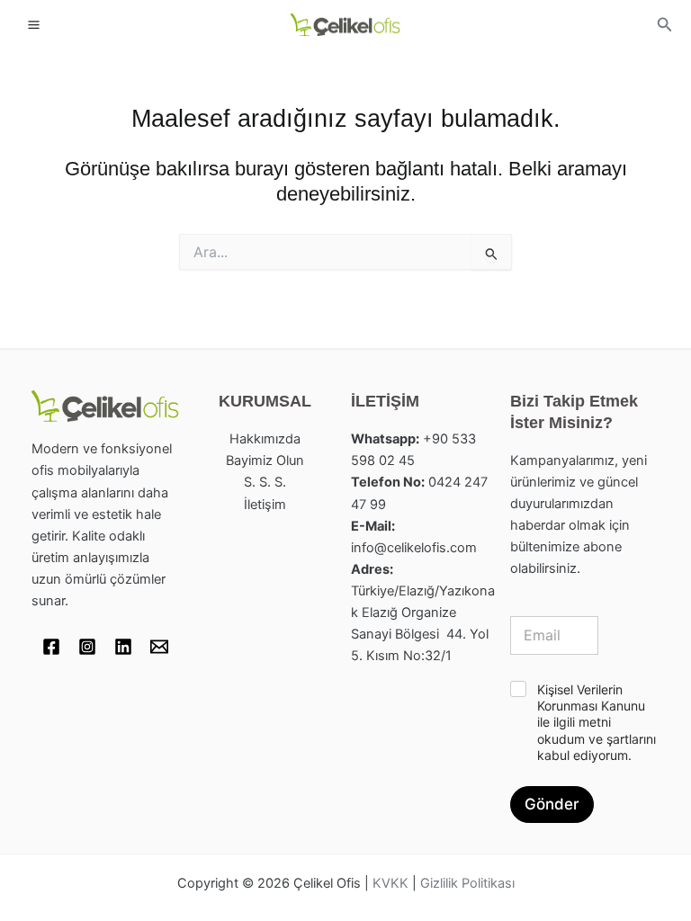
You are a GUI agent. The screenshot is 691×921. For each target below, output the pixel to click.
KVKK (390, 883)
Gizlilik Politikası (467, 883)
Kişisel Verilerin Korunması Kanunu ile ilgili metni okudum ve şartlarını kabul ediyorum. (596, 722)
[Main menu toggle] (33, 24)
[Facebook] (51, 647)
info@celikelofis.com (414, 548)
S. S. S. (265, 482)
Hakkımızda (265, 439)
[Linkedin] (123, 647)
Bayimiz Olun (265, 460)
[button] (665, 24)
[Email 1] (159, 647)
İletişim (265, 504)
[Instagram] (87, 647)
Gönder (552, 804)
